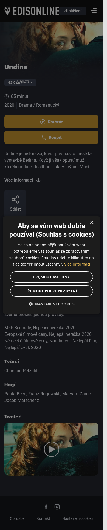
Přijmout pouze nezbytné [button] (51, 290)
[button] (51, 304)
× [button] (91, 223)
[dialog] (51, 265)
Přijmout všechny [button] (51, 276)
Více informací (77, 263)
